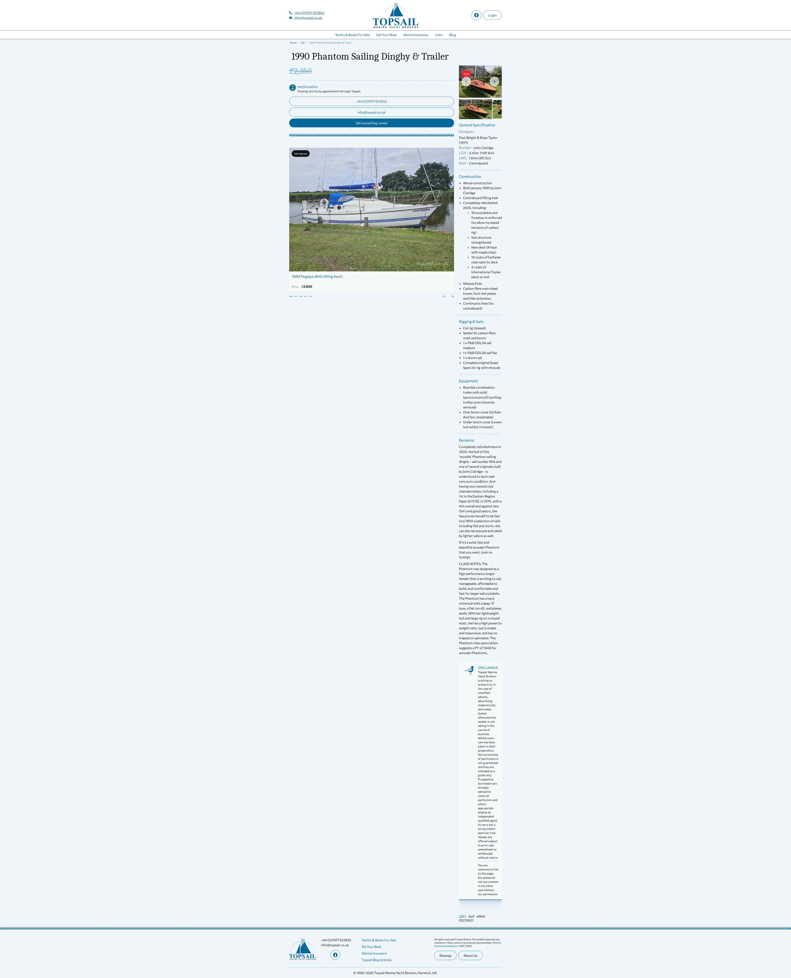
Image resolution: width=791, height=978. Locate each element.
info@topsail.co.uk (308, 18)
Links (439, 35)
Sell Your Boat (386, 35)
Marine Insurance (415, 35)
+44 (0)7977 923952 (309, 13)
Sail (303, 42)
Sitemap (445, 955)
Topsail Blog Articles (377, 960)
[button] (475, 109)
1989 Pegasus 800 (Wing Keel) (317, 276)
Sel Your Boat (371, 947)
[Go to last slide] (466, 82)
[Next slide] (494, 82)
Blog (452, 35)
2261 (462, 916)
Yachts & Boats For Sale (352, 35)
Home (293, 42)
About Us (470, 955)
